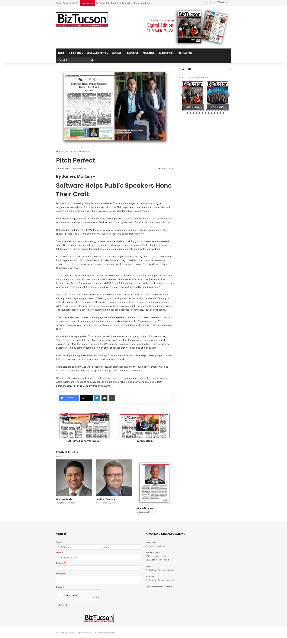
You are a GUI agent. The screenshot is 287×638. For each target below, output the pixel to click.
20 (196, 113)
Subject (60, 563)
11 (212, 110)
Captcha (60, 587)
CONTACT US (185, 53)
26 (214, 113)
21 (199, 113)
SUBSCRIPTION (166, 53)
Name (59, 542)
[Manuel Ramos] (155, 482)
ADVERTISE (148, 53)
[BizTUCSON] (82, 19)
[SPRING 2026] (218, 95)
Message (60, 573)
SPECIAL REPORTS (96, 53)
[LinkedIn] (97, 398)
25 (211, 113)
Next (227, 95)
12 (215, 110)
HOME (61, 53)
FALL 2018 (70, 151)
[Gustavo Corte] (74, 477)
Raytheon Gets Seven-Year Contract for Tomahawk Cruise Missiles (127, 3)
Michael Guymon (105, 499)
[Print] (112, 398)
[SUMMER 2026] (193, 95)
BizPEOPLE (133, 53)
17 (187, 113)
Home (61, 151)
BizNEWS (116, 53)
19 (193, 113)
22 (202, 113)
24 (208, 113)
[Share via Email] (104, 398)
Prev (183, 95)
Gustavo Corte (64, 499)
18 (190, 113)
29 (223, 113)
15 (224, 110)
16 (227, 110)
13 (218, 110)
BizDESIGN (63, 169)
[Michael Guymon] (114, 477)
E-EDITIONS (75, 53)
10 (209, 110)
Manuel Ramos (145, 508)
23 (205, 113)
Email (58, 552)
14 (221, 110)
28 (220, 113)
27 (217, 113)
